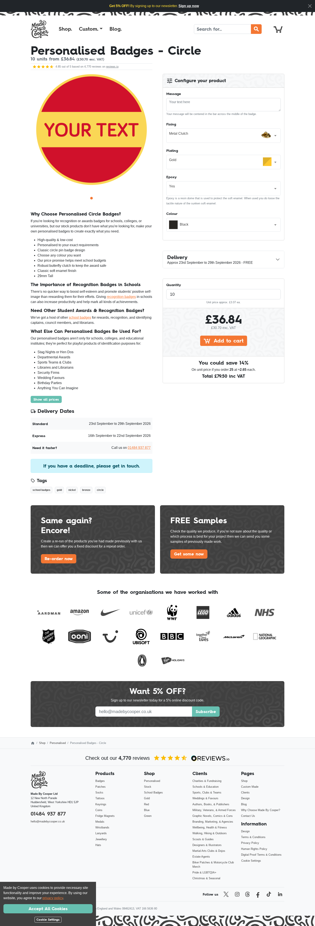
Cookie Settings (251, 860)
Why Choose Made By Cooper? (260, 810)
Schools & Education (205, 786)
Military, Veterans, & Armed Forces (214, 810)
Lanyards (101, 833)
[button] (90, 29)
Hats (98, 845)
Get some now (189, 554)
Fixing (171, 124)
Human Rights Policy (254, 849)
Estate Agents (201, 856)
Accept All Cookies (48, 909)
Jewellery (101, 839)
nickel (72, 490)
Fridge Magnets (105, 815)
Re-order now (59, 559)
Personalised (58, 743)
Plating (172, 150)
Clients (245, 792)
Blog (244, 804)
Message (173, 93)
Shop (42, 743)
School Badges (153, 792)
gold (59, 490)
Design (245, 798)
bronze (86, 490)
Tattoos (100, 798)
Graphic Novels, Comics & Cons (212, 815)
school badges (80, 317)
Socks (99, 792)
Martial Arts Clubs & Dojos (208, 850)
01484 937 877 (139, 447)
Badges (100, 781)
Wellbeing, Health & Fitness (209, 827)
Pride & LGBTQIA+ (204, 872)
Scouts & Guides (203, 839)
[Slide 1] (91, 198)
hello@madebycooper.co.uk (48, 821)
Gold (147, 798)
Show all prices (46, 399)
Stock (147, 786)
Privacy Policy (250, 843)
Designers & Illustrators (207, 845)
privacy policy (52, 898)
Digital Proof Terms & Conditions (261, 854)
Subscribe (206, 712)
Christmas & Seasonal (206, 878)
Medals (99, 821)
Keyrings (100, 804)
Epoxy (171, 177)
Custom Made (249, 786)
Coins (98, 810)
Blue (147, 810)
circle (100, 490)
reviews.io (112, 66)
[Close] (310, 6)
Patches (100, 786)
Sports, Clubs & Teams (206, 792)
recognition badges (121, 297)
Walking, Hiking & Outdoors (209, 833)
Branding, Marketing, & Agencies (212, 821)
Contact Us (248, 815)
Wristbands (102, 827)
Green (148, 815)
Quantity (173, 284)
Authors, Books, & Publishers (210, 804)
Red (146, 804)
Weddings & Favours (205, 798)
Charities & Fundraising (206, 781)
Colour (172, 213)
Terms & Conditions (253, 837)
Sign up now (188, 6)
